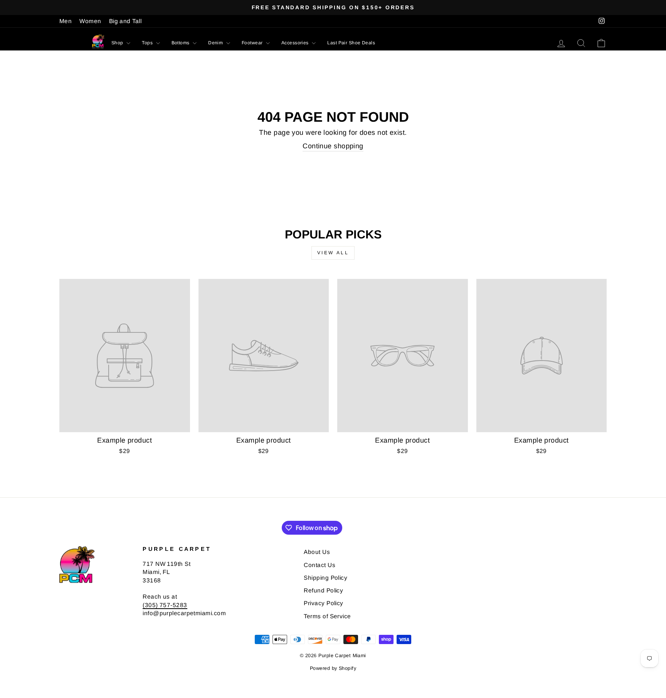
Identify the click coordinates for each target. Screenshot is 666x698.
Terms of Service (327, 616)
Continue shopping (333, 146)
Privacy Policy (323, 603)
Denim (216, 42)
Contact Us (319, 565)
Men (65, 21)
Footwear (253, 42)
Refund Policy (323, 590)
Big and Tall (125, 21)
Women (90, 21)
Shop (117, 42)
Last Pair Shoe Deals (351, 42)
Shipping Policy (325, 577)
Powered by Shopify (333, 668)
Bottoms (181, 42)
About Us (317, 552)
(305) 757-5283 (165, 605)
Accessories (295, 42)
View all (333, 252)
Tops (148, 42)
